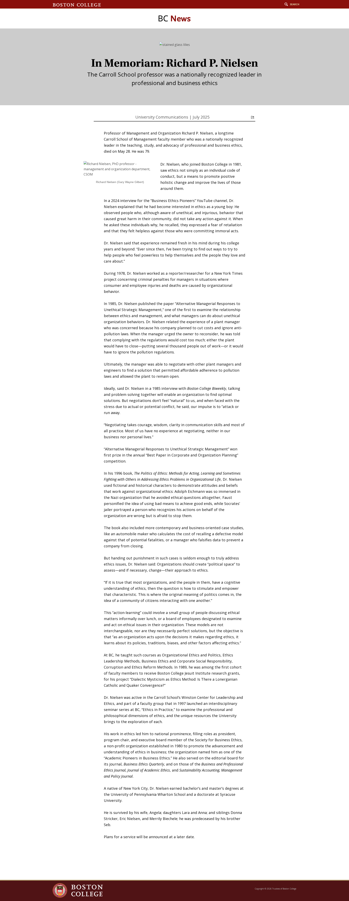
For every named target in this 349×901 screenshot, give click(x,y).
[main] (174, 454)
